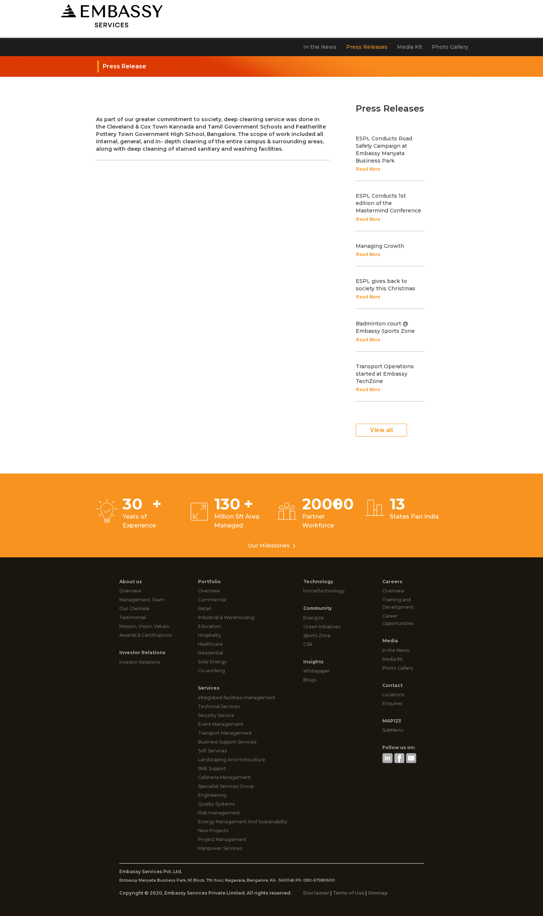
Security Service (216, 715)
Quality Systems (216, 804)
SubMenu (392, 730)
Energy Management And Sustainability (242, 821)
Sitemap (378, 893)
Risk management (219, 813)
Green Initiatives (321, 626)
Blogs (309, 680)
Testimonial (132, 617)
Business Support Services (227, 742)
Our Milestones (269, 545)
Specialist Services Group (226, 786)
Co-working (211, 670)
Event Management (220, 724)
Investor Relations (139, 662)
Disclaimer (316, 893)
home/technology (324, 591)
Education (209, 626)
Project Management (222, 839)
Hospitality (209, 635)
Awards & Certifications (145, 635)
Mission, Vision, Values (144, 626)
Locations (393, 694)
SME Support (212, 768)
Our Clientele (134, 608)
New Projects (213, 830)
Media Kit (409, 47)
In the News (320, 47)
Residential (210, 653)
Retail (204, 608)
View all (381, 430)
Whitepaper (316, 671)
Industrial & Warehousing (226, 617)
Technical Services (219, 706)
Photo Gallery (450, 47)
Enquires (392, 703)
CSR (308, 644)
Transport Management (225, 733)
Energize (313, 618)
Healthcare (210, 644)
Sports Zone (317, 635)
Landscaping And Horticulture (231, 759)
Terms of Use (348, 893)
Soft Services (212, 750)
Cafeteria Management (224, 777)
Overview (130, 591)
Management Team (142, 599)
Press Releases (366, 47)
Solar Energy (212, 661)
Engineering (212, 795)
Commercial (212, 599)
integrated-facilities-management (237, 697)
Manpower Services (220, 848)
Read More (368, 169)
